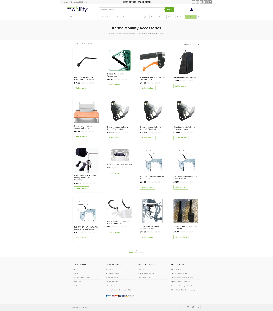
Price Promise (77, 286)
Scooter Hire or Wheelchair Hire (182, 277)
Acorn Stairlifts (176, 269)
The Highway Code (144, 277)
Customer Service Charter (81, 277)
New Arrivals (191, 17)
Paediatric (180, 17)
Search (169, 9)
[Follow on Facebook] (193, 2)
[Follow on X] (197, 2)
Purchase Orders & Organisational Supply (119, 290)
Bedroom (171, 17)
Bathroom (162, 17)
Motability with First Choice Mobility (183, 290)
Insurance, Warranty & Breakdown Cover (185, 286)
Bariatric (116, 17)
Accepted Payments (112, 277)
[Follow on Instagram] (201, 2)
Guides (200, 17)
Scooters (95, 17)
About (74, 269)
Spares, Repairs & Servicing (180, 281)
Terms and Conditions (112, 273)
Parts (124, 17)
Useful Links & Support (146, 273)
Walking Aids (134, 17)
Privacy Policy (77, 281)
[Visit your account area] (191, 11)
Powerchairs (85, 17)
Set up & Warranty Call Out (180, 273)
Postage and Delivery (112, 281)
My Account (109, 269)
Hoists (153, 17)
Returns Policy (110, 286)
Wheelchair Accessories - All (134, 34)
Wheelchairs (74, 17)
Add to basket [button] (114, 85)
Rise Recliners (106, 17)
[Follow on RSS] (210, 2)
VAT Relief (141, 269)
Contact (75, 273)
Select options (81, 88)
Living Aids (144, 17)
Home (110, 34)
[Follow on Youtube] (206, 2)
